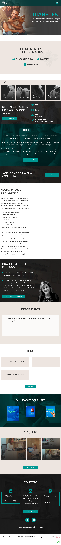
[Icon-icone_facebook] (27, 520)
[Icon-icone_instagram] (34, 520)
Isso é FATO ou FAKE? (15, 362)
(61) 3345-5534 (11, 496)
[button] (57, 3)
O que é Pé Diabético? (15, 374)
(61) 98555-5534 (10, 501)
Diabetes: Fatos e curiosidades (46, 362)
